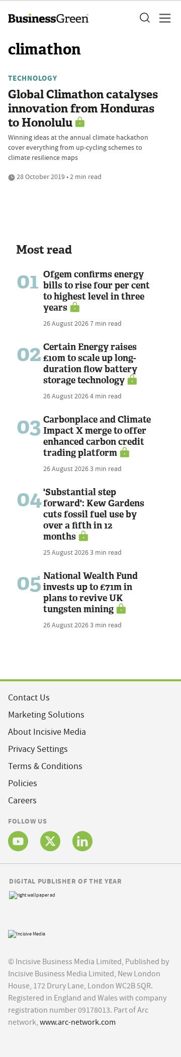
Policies (22, 783)
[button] (144, 18)
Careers (22, 800)
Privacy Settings (38, 749)
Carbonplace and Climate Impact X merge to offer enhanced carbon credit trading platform (97, 436)
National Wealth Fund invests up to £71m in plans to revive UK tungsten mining (90, 592)
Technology (32, 78)
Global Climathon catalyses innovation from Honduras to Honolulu (83, 108)
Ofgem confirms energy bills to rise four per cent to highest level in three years (96, 291)
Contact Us (29, 697)
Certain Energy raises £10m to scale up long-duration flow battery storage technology (90, 363)
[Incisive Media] (26, 932)
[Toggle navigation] (162, 18)
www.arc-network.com (78, 1022)
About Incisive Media (47, 732)
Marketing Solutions (46, 715)
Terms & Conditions (45, 766)
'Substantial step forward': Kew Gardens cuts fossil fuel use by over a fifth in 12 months (93, 514)
